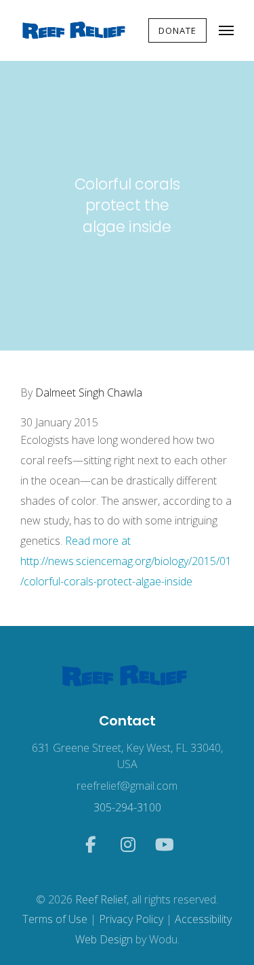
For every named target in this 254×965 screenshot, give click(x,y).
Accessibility (203, 919)
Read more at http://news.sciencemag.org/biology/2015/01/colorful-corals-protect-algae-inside (126, 561)
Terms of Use (54, 919)
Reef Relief (101, 899)
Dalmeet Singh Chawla (87, 392)
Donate (177, 30)
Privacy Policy (131, 919)
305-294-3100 (127, 807)
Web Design (104, 939)
